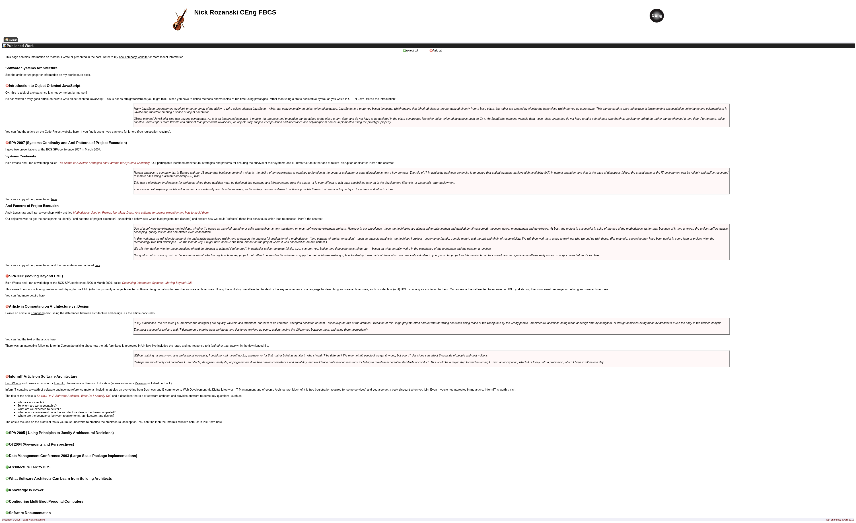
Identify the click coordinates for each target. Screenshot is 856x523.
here (76, 131)
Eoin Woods (13, 163)
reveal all (412, 50)
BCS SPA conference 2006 (75, 282)
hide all (437, 50)
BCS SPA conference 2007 (63, 149)
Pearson (140, 383)
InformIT (59, 383)
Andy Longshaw (15, 212)
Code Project (53, 131)
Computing (38, 313)
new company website (133, 57)
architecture (23, 74)
